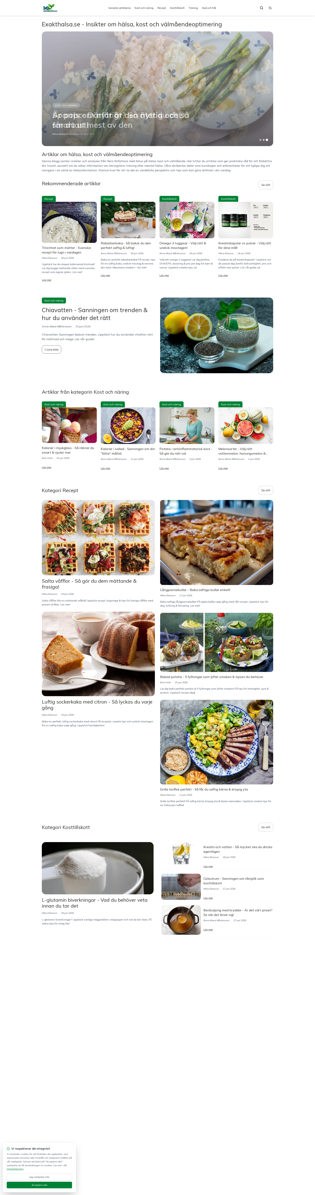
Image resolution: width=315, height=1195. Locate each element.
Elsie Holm (47, 458)
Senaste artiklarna (119, 7)
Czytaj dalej (51, 349)
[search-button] (261, 8)
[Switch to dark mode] (270, 8)
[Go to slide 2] (264, 140)
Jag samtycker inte (39, 1177)
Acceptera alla (39, 1185)
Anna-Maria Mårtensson (114, 253)
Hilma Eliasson (60, 133)
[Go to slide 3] (267, 140)
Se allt (265, 185)
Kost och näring (144, 7)
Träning (193, 7)
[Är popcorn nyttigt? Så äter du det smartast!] (157, 88)
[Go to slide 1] (260, 140)
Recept (161, 7)
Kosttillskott (177, 7)
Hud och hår (209, 7)
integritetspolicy (15, 1168)
